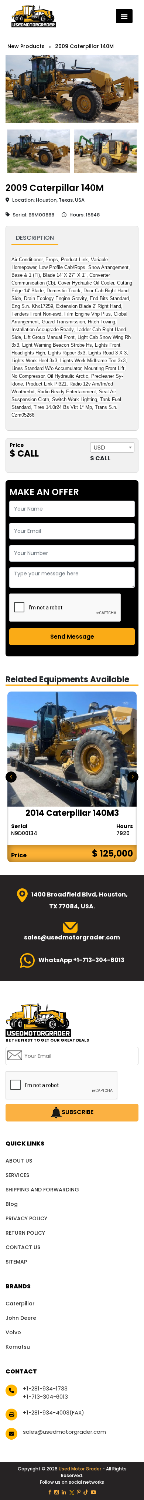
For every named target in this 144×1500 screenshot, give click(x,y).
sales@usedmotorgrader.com (64, 1432)
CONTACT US (23, 1247)
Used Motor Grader (80, 1469)
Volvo (13, 1332)
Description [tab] (35, 237)
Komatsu (18, 1347)
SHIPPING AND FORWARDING (42, 1189)
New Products (26, 46)
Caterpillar (20, 1303)
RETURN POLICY (25, 1233)
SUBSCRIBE (77, 1112)
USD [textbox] (99, 447)
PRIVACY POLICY (26, 1218)
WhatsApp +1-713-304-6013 (81, 960)
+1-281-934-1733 (45, 1388)
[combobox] (112, 447)
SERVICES (17, 1175)
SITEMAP (16, 1261)
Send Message (72, 636)
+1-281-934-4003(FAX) (53, 1412)
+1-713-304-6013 (45, 1396)
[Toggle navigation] (124, 16)
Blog (12, 1204)
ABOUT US (19, 1160)
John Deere (21, 1318)
